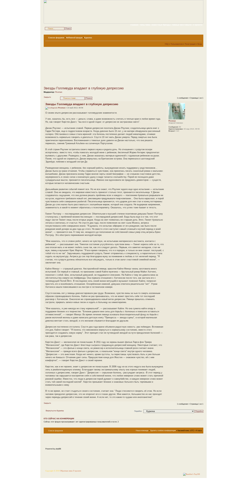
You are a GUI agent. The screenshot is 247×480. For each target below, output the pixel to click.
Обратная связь (66, 471)
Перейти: (138, 411)
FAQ (167, 44)
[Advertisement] (74, 66)
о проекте (197, 25)
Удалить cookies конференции (163, 430)
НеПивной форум (74, 38)
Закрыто (47, 97)
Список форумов (56, 38)
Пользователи (177, 44)
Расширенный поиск (53, 31)
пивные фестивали (182, 25)
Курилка (88, 38)
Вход (199, 44)
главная (134, 25)
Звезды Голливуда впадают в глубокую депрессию (84, 88)
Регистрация (190, 44)
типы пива (145, 25)
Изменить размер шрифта (199, 36)
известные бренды (161, 25)
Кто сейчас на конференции (59, 419)
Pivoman (58, 92)
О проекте (77, 471)
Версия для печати (194, 36)
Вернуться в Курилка (55, 411)
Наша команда (142, 430)
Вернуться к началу (201, 400)
